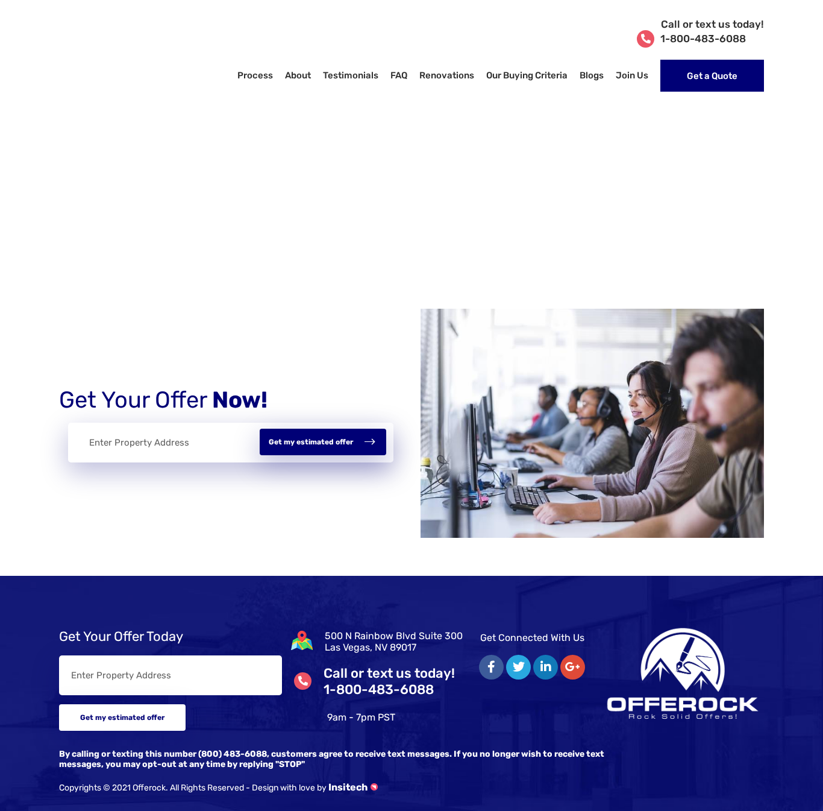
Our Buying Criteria (527, 75)
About (298, 75)
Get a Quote (712, 76)
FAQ (398, 75)
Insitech (348, 787)
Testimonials (350, 75)
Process (255, 75)
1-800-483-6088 (712, 31)
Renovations (446, 75)
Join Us (632, 75)
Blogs (592, 75)
